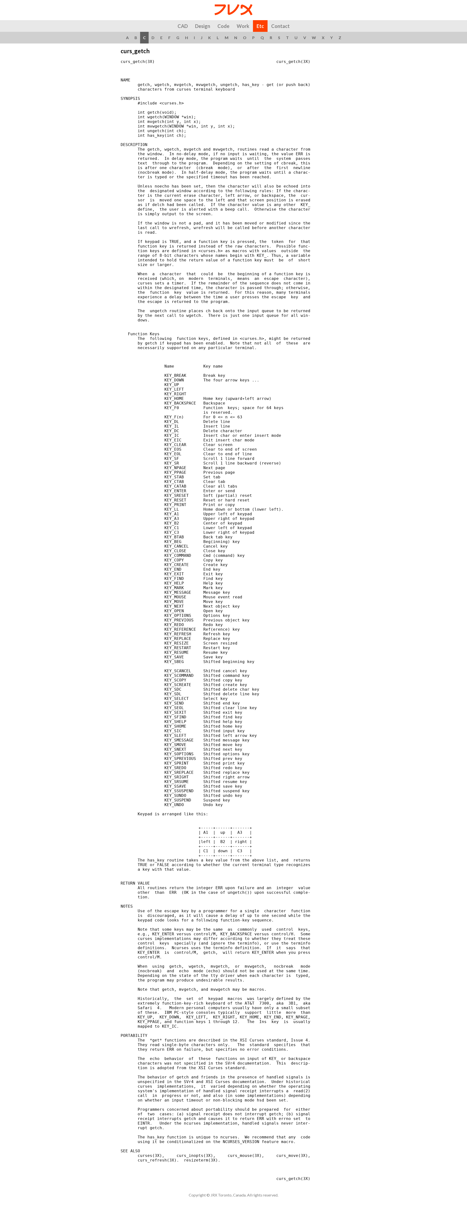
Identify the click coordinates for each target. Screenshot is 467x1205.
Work (243, 26)
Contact (280, 26)
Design (202, 26)
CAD (183, 26)
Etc (260, 26)
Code (223, 26)
